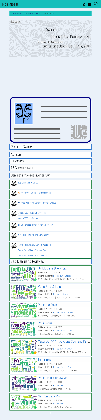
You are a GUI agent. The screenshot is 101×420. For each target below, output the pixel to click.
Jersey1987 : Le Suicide (28, 218)
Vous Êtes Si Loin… (50, 287)
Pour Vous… (46, 323)
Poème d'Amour (60, 385)
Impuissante (46, 360)
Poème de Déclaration (62, 294)
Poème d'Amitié (60, 403)
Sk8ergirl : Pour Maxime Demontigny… (34, 235)
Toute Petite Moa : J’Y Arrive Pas (32, 250)
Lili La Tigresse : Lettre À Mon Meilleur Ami (36, 225)
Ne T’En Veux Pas (49, 396)
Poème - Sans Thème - (63, 312)
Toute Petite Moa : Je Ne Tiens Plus (33, 255)
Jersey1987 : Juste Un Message (32, 213)
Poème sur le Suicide (62, 276)
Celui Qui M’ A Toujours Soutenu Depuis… (66, 341)
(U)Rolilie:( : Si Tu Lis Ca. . (28, 183)
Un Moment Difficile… (52, 268)
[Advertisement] (50, 76)
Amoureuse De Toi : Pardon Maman (35, 193)
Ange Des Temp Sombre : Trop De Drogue (38, 203)
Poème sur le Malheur (62, 349)
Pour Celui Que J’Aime (52, 378)
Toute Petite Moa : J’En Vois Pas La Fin (34, 245)
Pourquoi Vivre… (49, 305)
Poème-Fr (10, 4)
